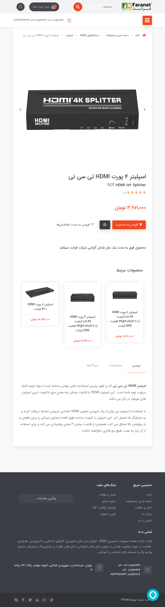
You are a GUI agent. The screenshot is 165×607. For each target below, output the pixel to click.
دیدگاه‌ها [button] (92, 365)
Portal (125, 600)
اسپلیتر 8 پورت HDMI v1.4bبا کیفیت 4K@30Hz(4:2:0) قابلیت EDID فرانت (137, 319)
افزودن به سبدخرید (127, 224)
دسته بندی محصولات (139, 501)
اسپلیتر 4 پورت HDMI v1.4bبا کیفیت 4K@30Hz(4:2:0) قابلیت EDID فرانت (95, 324)
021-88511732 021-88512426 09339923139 (39, 20)
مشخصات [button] (115, 365)
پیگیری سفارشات (46, 498)
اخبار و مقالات (143, 507)
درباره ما (147, 514)
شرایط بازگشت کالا (104, 507)
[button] (44, 6)
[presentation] (144, 110)
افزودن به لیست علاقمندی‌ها (74, 224)
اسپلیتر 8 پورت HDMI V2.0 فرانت (52, 306)
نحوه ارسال (109, 501)
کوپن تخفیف (108, 514)
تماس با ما (145, 520)
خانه (149, 494)
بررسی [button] (136, 365)
